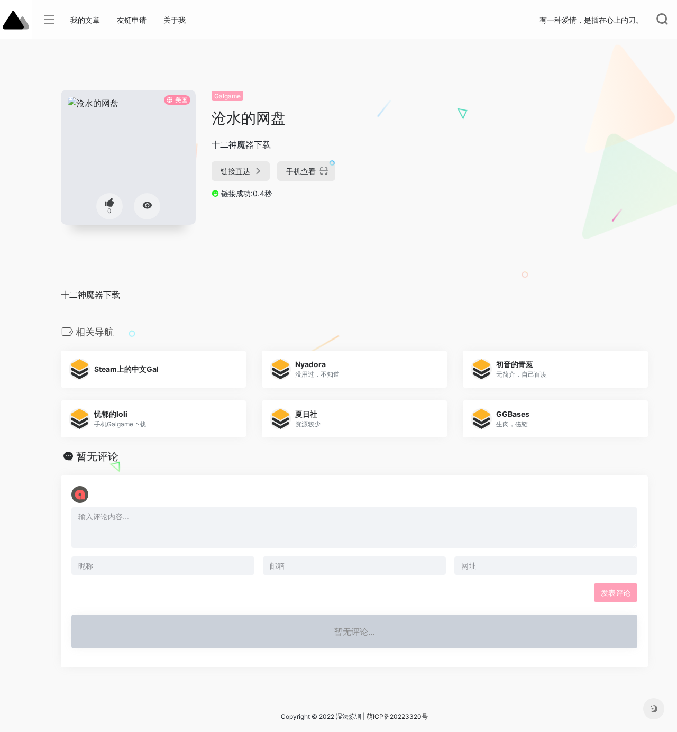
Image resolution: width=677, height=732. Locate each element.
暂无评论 (97, 456)
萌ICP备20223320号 (397, 716)
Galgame (227, 96)
